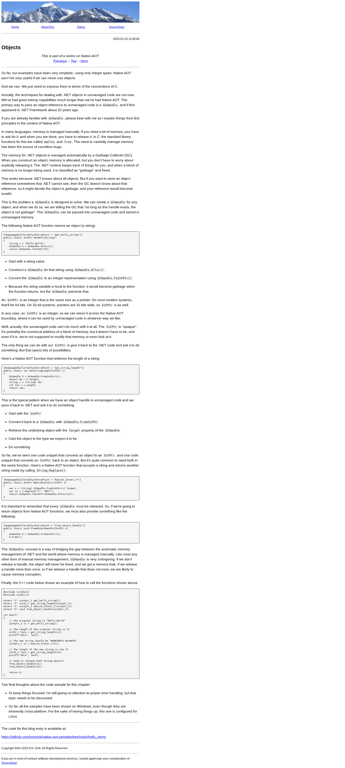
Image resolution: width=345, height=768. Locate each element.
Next (84, 61)
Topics (81, 27)
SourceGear (116, 27)
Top (74, 61)
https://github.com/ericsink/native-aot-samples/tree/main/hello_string (53, 737)
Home (15, 27)
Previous (60, 61)
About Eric (47, 27)
